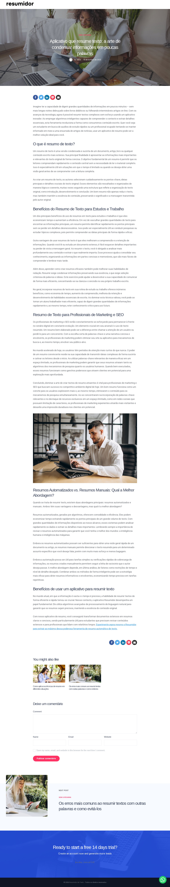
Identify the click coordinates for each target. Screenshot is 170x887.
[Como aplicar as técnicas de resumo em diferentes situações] (49, 673)
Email (71, 737)
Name (35, 737)
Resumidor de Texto (76, 882)
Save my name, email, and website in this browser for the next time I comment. (70, 750)
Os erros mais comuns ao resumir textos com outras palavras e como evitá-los (102, 806)
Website (107, 737)
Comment (37, 711)
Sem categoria (85, 35)
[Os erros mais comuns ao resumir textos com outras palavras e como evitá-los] (85, 673)
